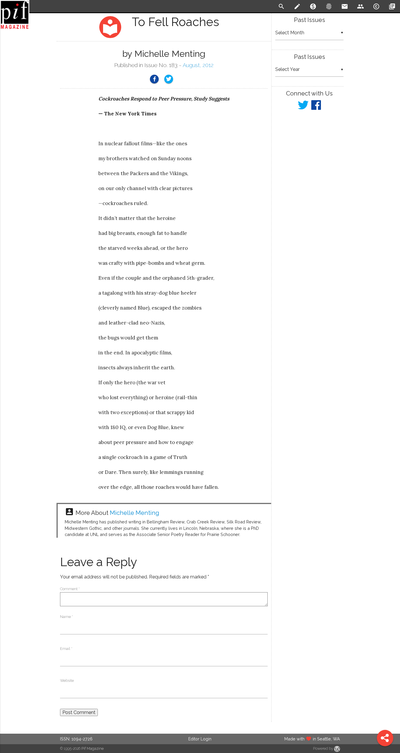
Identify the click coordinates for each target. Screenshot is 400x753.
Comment (70, 589)
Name (66, 616)
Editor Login (199, 738)
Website (67, 680)
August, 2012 (198, 65)
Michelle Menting (134, 512)
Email (66, 648)
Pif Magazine (92, 748)
